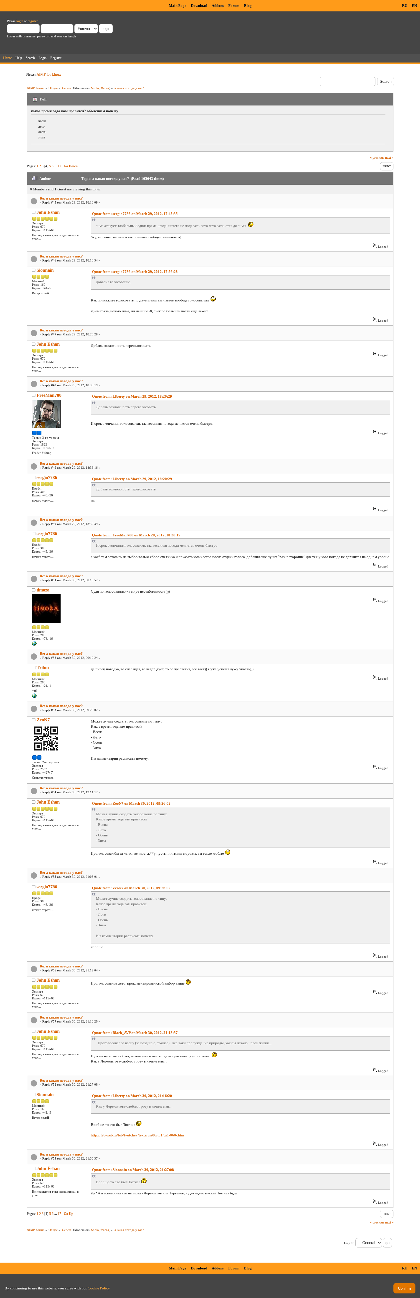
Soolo (95, 88)
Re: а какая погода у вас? (61, 198)
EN (414, 5)
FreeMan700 (49, 395)
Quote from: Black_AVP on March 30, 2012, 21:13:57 (135, 1033)
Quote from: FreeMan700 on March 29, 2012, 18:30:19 (136, 535)
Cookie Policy (99, 1288)
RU (404, 5)
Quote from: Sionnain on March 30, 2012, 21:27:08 (133, 1170)
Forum (233, 5)
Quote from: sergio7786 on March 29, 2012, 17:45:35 (135, 214)
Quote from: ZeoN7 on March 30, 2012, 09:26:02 (131, 803)
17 (59, 166)
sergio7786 (47, 477)
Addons (218, 5)
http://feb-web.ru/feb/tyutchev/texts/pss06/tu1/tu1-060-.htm (137, 1135)
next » (389, 158)
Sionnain (45, 270)
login (19, 21)
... (56, 166)
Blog (248, 5)
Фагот (105, 88)
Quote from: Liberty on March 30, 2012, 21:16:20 (132, 1096)
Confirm (404, 1288)
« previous (377, 158)
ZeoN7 (43, 719)
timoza (43, 589)
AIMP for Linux (49, 74)
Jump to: (349, 1243)
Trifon (43, 667)
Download (199, 5)
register (32, 21)
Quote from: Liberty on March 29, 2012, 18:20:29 (132, 396)
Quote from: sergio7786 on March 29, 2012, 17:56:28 (135, 271)
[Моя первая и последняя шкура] (34, 644)
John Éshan (48, 212)
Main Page (177, 5)
